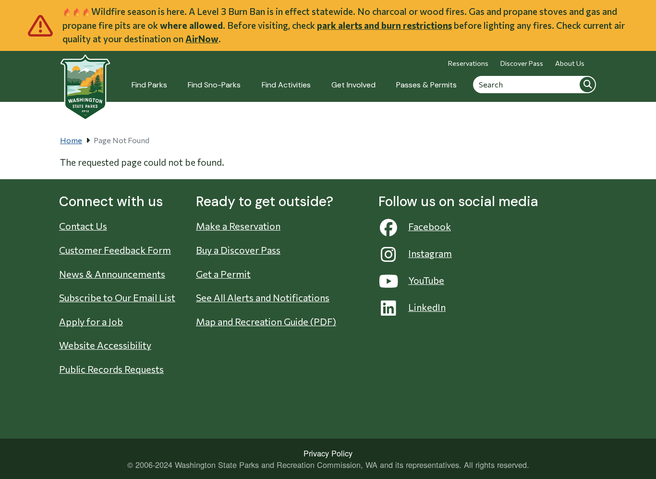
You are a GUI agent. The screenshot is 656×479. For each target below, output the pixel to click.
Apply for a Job (91, 321)
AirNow (202, 38)
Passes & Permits (426, 85)
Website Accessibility (105, 345)
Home (71, 140)
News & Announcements (112, 274)
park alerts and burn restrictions (384, 25)
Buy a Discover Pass (238, 250)
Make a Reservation (238, 226)
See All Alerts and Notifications (262, 297)
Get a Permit (223, 274)
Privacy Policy (328, 453)
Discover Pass (521, 63)
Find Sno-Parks (214, 85)
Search (587, 84)
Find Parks (149, 85)
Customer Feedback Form (115, 250)
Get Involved (353, 85)
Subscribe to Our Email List (117, 297)
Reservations (468, 63)
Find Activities (286, 85)
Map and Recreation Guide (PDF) (266, 321)
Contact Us (83, 226)
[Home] (85, 82)
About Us (569, 63)
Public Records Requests (111, 369)
